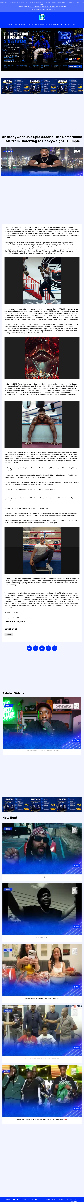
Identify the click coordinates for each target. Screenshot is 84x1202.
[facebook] (14, 1200)
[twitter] (18, 1200)
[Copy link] (29, 648)
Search (47, 24)
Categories (22, 24)
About (37, 24)
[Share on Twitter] (42, 648)
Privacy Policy (51, 1199)
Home (10, 24)
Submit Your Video (57, 24)
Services (31, 24)
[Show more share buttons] (54, 648)
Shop (42, 24)
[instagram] (21, 1200)
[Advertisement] (42, 114)
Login (73, 24)
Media (16, 24)
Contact (67, 24)
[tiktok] (29, 1200)
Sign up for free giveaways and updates (42, 9)
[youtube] (32, 1200)
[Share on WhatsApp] (35, 648)
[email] (36, 1200)
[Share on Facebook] (48, 648)
